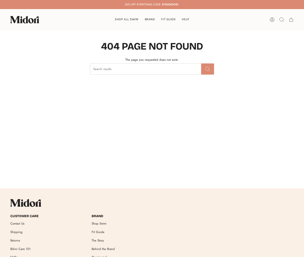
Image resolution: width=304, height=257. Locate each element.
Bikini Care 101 (20, 249)
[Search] (207, 69)
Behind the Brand (103, 249)
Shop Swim (99, 223)
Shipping (16, 232)
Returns (15, 240)
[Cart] (291, 19)
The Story (98, 240)
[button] (150, 19)
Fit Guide (98, 232)
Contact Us (17, 223)
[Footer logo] (25, 203)
